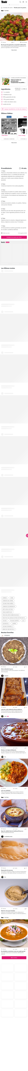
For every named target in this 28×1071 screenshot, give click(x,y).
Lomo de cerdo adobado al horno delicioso (11, 709)
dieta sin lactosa (8, 609)
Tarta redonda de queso (7, 669)
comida (5, 597)
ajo (23, 620)
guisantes (6, 623)
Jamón (14, 623)
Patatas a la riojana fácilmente (8, 750)
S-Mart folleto (5, 135)
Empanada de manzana (7, 870)
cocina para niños (8, 603)
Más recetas (14, 957)
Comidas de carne (7, 7)
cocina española (8, 626)
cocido (5, 620)
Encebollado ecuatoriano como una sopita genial (13, 951)
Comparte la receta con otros (14, 237)
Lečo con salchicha (5, 790)
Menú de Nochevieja (8, 629)
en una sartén (14, 620)
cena (11, 597)
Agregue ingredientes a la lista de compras (15, 109)
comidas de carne (8, 600)
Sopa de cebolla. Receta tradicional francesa (12, 831)
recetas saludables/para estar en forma (15, 617)
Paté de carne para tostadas (8, 910)
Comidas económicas (9, 606)
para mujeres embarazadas (11, 615)
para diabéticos (7, 612)
